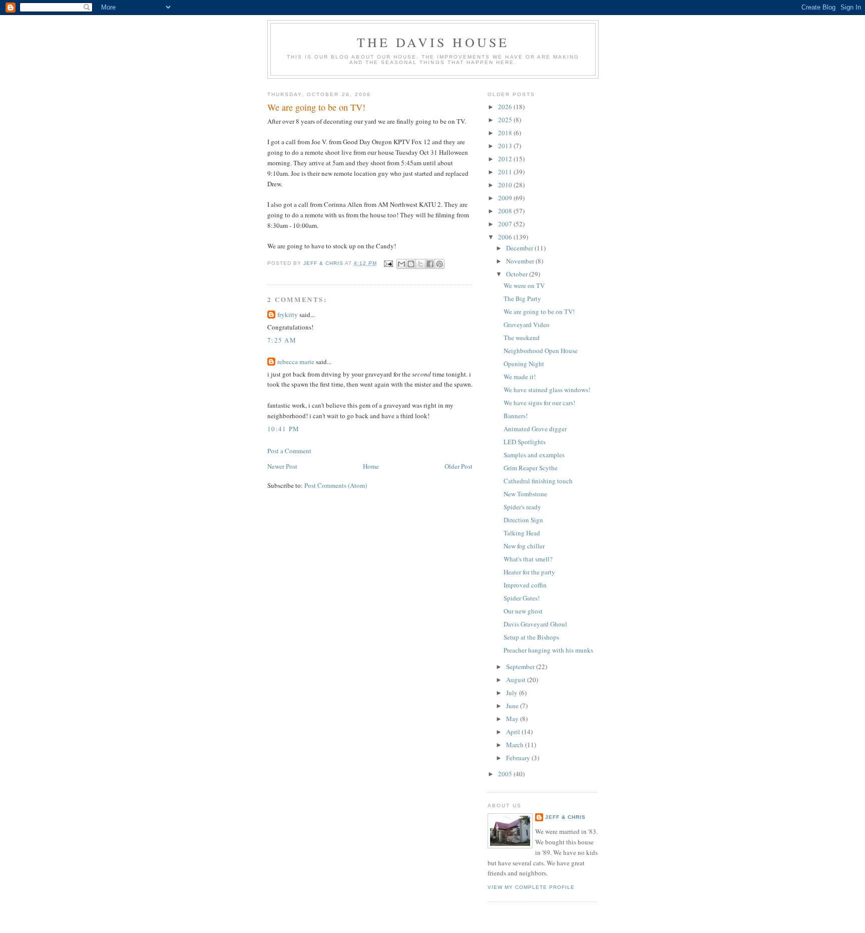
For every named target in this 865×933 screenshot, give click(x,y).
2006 (506, 236)
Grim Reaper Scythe (531, 467)
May (513, 718)
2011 (506, 171)
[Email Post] (388, 263)
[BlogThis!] (411, 264)
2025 (506, 119)
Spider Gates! (522, 597)
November (521, 260)
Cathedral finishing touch (538, 480)
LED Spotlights (525, 441)
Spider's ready (522, 506)
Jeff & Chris (565, 817)
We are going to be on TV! (539, 311)
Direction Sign (523, 519)
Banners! (516, 415)
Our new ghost (523, 610)
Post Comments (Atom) (335, 485)
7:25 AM (281, 340)
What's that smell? (528, 558)
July (512, 692)
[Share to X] (420, 264)
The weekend (522, 337)
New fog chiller (524, 545)
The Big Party (522, 298)
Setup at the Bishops (531, 637)
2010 (506, 184)
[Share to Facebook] (430, 264)
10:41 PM (283, 428)
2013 (506, 145)
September (521, 666)
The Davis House (433, 42)
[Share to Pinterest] (440, 264)
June (513, 705)
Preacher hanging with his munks (548, 650)
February (519, 757)
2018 (506, 132)
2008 (506, 210)
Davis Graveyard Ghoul (535, 624)
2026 (506, 106)
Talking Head (522, 532)
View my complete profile (531, 887)
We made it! (520, 376)
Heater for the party (529, 571)
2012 (506, 158)
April (514, 731)
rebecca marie (295, 361)
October (517, 273)
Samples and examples (534, 454)
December (520, 247)
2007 (506, 223)
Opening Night (524, 363)
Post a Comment (289, 450)
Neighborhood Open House (541, 350)
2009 (506, 197)
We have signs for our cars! (539, 402)
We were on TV (524, 285)
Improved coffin (525, 584)
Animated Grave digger (535, 428)
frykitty (287, 314)
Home (371, 466)
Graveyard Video (527, 324)
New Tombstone (525, 493)
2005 (506, 773)
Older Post (459, 466)
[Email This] (401, 264)
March (515, 744)
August (516, 679)
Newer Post (282, 466)
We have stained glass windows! (547, 389)
